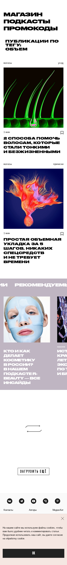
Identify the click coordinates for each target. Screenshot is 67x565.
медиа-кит (58, 510)
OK (33, 553)
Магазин (23, 14)
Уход (60, 63)
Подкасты (27, 21)
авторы (33, 510)
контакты (8, 510)
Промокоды (31, 28)
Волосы (8, 63)
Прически (58, 164)
